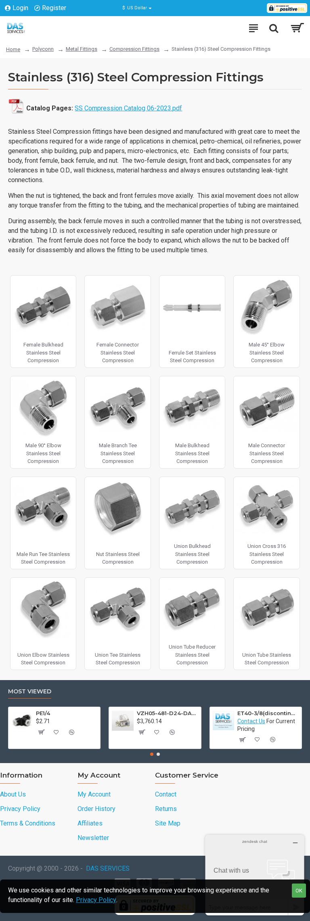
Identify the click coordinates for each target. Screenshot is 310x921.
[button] (151, 754)
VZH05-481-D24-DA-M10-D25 (167, 713)
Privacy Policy (96, 900)
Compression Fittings (134, 49)
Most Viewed (29, 691)
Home (13, 49)
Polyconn (43, 49)
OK (298, 891)
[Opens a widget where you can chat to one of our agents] (254, 875)
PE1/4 (43, 713)
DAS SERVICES (108, 868)
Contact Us (251, 721)
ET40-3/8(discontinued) (268, 713)
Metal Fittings (81, 49)
